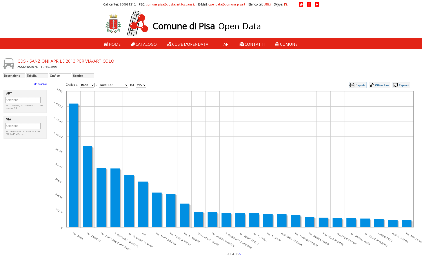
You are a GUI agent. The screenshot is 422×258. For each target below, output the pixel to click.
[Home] (126, 23)
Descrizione (12, 75)
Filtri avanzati (40, 84)
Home (114, 44)
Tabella (31, 75)
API (226, 44)
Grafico (55, 75)
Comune (288, 44)
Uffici (267, 4)
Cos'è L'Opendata (190, 44)
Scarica (78, 75)
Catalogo (146, 44)
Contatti (255, 44)
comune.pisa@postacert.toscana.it (170, 4)
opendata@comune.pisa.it (226, 4)
